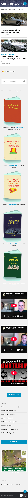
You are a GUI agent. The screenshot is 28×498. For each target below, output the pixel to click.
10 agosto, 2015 (5, 63)
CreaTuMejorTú (13, 3)
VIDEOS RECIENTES (14, 394)
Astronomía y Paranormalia (10, 407)
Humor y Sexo (7, 418)
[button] (23, 495)
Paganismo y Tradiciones (9, 429)
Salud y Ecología (7, 433)
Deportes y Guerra (8, 410)
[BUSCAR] (24, 81)
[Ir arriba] (25, 491)
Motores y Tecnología (8, 28)
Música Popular (7, 425)
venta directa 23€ (13, 165)
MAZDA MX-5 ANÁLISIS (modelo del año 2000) (11, 31)
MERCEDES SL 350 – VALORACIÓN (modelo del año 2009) (13, 58)
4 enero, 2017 (4, 35)
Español (6, 71)
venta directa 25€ (13, 243)
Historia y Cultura (8, 414)
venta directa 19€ (13, 283)
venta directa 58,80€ (21, 127)
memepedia (14, 441)
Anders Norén (9, 495)
